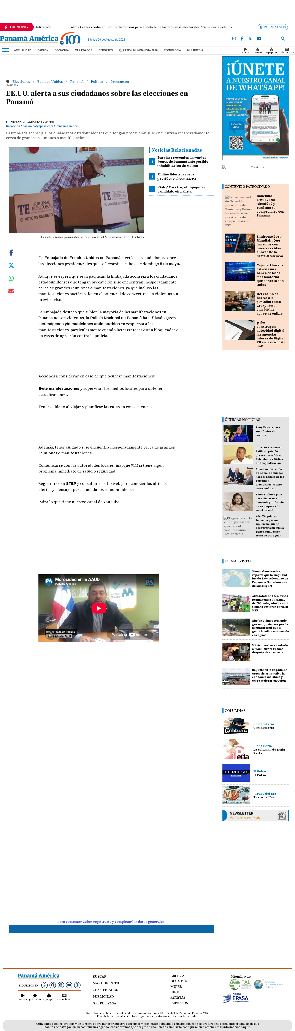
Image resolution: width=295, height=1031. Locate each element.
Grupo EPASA (104, 1003)
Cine (174, 992)
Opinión (43, 50)
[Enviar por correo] (11, 292)
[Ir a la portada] (29, 39)
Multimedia (195, 50)
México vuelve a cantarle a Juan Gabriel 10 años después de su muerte (270, 648)
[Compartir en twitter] (11, 265)
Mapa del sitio (107, 983)
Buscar (99, 976)
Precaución (120, 81)
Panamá (77, 81)
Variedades (83, 50)
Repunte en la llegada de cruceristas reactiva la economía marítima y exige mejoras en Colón (269, 675)
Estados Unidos (50, 81)
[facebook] (242, 39)
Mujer (176, 986)
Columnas (235, 710)
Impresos (179, 1002)
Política (97, 81)
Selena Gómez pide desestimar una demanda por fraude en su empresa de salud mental (270, 502)
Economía (62, 50)
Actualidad (22, 50)
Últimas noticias (242, 419)
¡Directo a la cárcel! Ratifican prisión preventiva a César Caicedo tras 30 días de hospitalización (269, 455)
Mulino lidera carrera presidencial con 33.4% (177, 176)
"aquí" (245, 1027)
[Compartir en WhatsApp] (11, 279)
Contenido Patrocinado (247, 186)
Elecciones (22, 81)
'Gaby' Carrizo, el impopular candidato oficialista (181, 189)
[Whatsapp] (44, 985)
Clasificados (105, 989)
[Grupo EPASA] (236, 1001)
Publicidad (103, 996)
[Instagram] (234, 39)
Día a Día (178, 981)
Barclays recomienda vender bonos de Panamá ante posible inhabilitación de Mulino (182, 161)
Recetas (178, 997)
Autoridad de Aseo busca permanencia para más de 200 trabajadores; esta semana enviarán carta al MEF (270, 603)
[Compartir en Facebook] (11, 252)
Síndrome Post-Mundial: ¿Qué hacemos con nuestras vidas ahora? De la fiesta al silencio (270, 246)
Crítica (177, 975)
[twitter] (250, 39)
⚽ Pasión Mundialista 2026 (138, 50)
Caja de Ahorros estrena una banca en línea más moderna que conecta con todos (270, 275)
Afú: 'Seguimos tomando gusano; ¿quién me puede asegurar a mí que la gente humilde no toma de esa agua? (270, 628)
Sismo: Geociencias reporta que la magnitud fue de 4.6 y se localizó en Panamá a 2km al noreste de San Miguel (270, 579)
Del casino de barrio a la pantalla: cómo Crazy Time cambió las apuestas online (269, 304)
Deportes (105, 50)
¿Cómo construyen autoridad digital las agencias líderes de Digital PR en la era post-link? (271, 334)
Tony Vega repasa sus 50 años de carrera (268, 431)
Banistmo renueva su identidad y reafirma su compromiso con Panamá (270, 206)
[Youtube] (259, 39)
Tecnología (172, 50)
